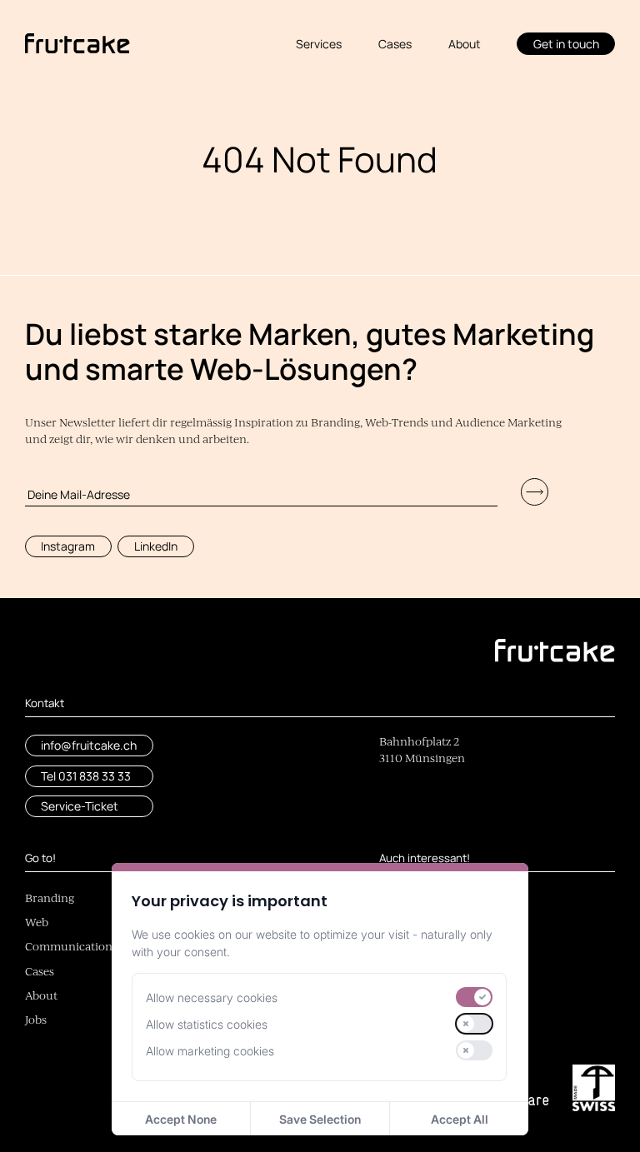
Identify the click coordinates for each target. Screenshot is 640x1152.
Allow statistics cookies (207, 1024)
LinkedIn (156, 546)
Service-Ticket (79, 806)
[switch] (474, 997)
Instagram (68, 546)
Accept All (459, 1119)
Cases (395, 44)
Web (36, 923)
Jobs (36, 1020)
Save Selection (320, 1119)
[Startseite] (77, 43)
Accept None (181, 1119)
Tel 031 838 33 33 (86, 776)
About (464, 44)
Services (319, 44)
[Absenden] (535, 492)
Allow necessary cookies (212, 997)
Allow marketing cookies (210, 1051)
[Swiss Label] (593, 1088)
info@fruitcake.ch (89, 745)
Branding (49, 899)
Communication (68, 947)
